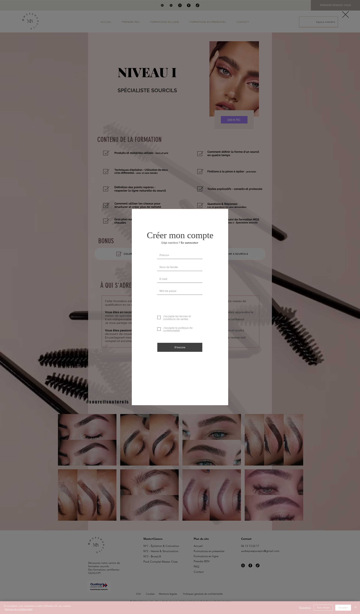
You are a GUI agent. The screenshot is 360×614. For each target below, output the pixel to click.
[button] (345, 14)
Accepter (343, 607)
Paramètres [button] (305, 607)
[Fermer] (355, 607)
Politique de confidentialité (18, 609)
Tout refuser (323, 607)
